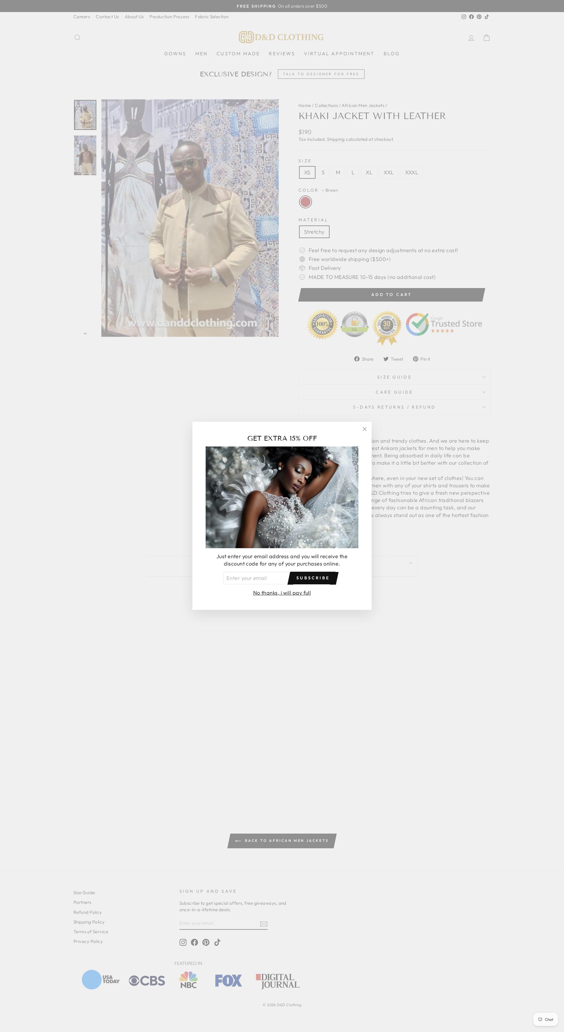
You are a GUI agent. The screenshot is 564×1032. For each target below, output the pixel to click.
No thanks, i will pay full (282, 593)
